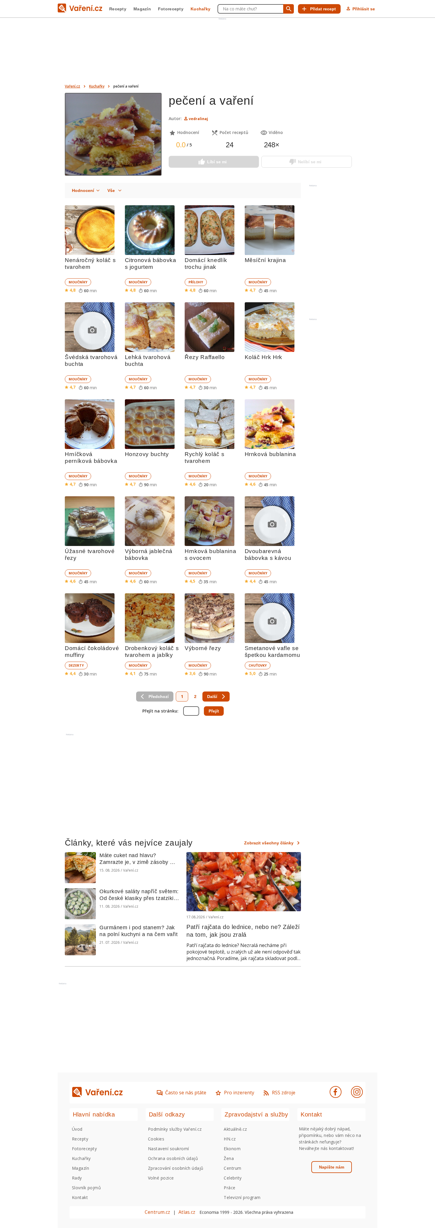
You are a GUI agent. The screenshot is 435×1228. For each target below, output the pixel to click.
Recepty (117, 9)
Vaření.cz (72, 86)
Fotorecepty (170, 9)
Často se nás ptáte (185, 1092)
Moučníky (78, 282)
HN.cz (230, 1139)
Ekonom (232, 1148)
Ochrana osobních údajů (173, 1158)
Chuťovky (258, 665)
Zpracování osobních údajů (176, 1168)
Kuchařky (200, 9)
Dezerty (76, 665)
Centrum (232, 1168)
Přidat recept (323, 9)
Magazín (142, 9)
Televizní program (242, 1197)
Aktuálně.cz (235, 1129)
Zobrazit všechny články (269, 843)
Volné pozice (161, 1178)
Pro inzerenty (239, 1092)
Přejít (214, 711)
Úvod (77, 1129)
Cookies (156, 1139)
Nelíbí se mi (309, 161)
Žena (229, 1158)
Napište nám (331, 1167)
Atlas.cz (186, 1212)
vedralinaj (198, 118)
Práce (229, 1187)
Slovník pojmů (86, 1187)
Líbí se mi (217, 161)
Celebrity (232, 1178)
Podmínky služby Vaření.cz (175, 1129)
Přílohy (195, 282)
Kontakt (80, 1197)
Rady (77, 1178)
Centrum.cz (157, 1212)
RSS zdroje (283, 1092)
